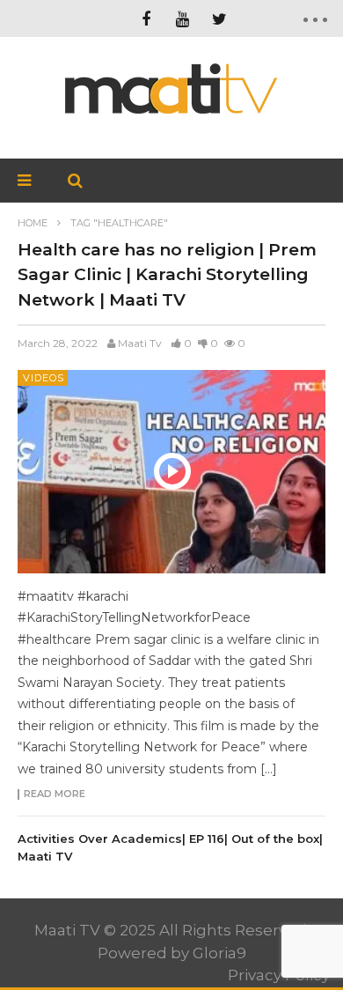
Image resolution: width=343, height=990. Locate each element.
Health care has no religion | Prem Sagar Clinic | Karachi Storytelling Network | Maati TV (167, 275)
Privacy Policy (279, 975)
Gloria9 (219, 953)
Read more (54, 794)
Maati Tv (140, 343)
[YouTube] (182, 18)
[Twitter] (219, 18)
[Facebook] (146, 18)
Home (32, 223)
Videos (43, 378)
